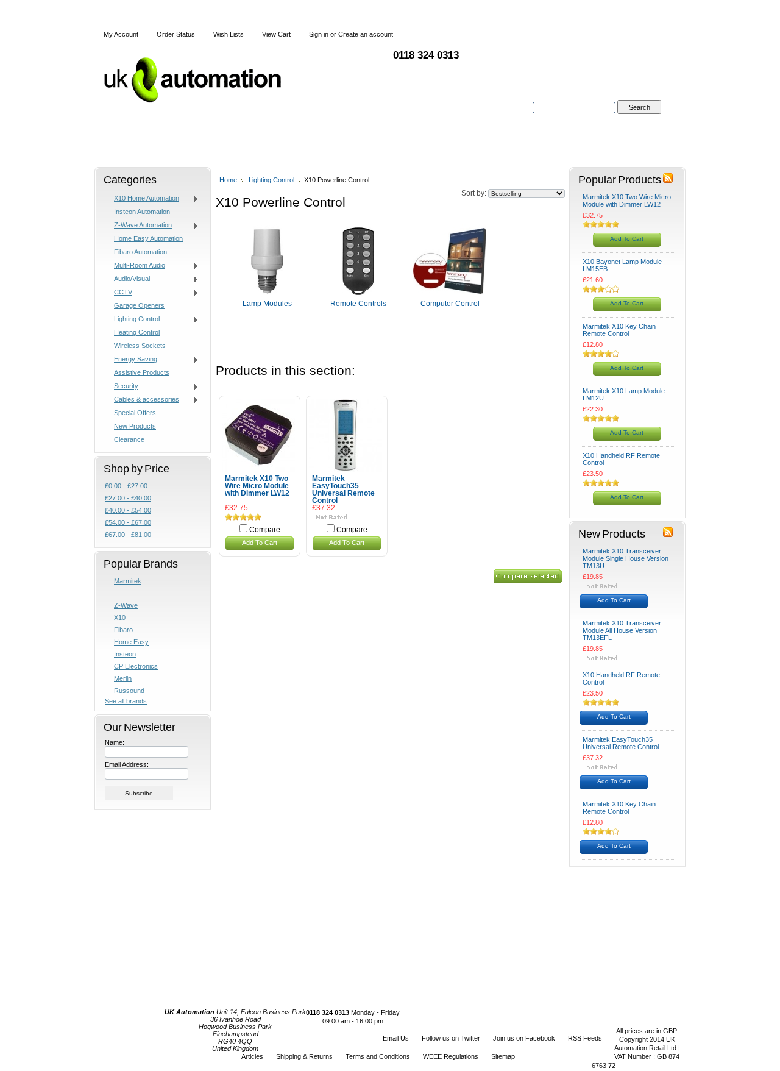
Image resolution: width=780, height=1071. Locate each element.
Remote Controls (358, 303)
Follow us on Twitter (451, 1038)
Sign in (318, 34)
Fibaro (123, 629)
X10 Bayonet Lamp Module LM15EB (622, 265)
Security (121, 386)
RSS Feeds (585, 1038)
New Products (135, 426)
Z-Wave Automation (138, 225)
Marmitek (127, 581)
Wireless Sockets (140, 345)
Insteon (125, 654)
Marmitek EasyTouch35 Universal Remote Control (343, 489)
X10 (120, 617)
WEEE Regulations (450, 1056)
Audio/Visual (127, 279)
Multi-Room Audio (135, 266)
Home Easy (131, 642)
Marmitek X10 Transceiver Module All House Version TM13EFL (622, 630)
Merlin (123, 678)
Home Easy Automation (148, 238)
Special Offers (135, 412)
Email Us (396, 1038)
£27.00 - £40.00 (128, 498)
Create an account (365, 34)
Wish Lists (228, 34)
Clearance (129, 439)
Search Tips (639, 121)
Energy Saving (131, 359)
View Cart (276, 34)
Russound (129, 690)
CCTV (118, 292)
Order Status (176, 34)
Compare (264, 529)
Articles (252, 1056)
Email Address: (127, 764)
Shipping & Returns (304, 1056)
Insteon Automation (142, 211)
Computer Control (450, 303)
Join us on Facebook (524, 1038)
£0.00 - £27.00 (126, 485)
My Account (121, 34)
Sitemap (503, 1056)
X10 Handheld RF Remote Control (621, 459)
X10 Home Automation (142, 198)
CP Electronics (136, 666)
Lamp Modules (267, 303)
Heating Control (137, 332)
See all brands (126, 701)
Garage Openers (139, 305)
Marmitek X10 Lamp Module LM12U (624, 394)
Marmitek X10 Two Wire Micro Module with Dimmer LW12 (257, 486)
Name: (114, 742)
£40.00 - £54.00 (128, 510)
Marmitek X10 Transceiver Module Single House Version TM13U (625, 558)
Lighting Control (132, 319)
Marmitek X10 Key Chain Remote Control (619, 329)
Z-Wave (126, 605)
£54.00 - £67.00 (128, 522)
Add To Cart (259, 542)
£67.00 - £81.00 (128, 534)
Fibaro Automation (140, 251)
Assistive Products (141, 372)
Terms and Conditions (378, 1056)
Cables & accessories (142, 400)
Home (228, 179)
